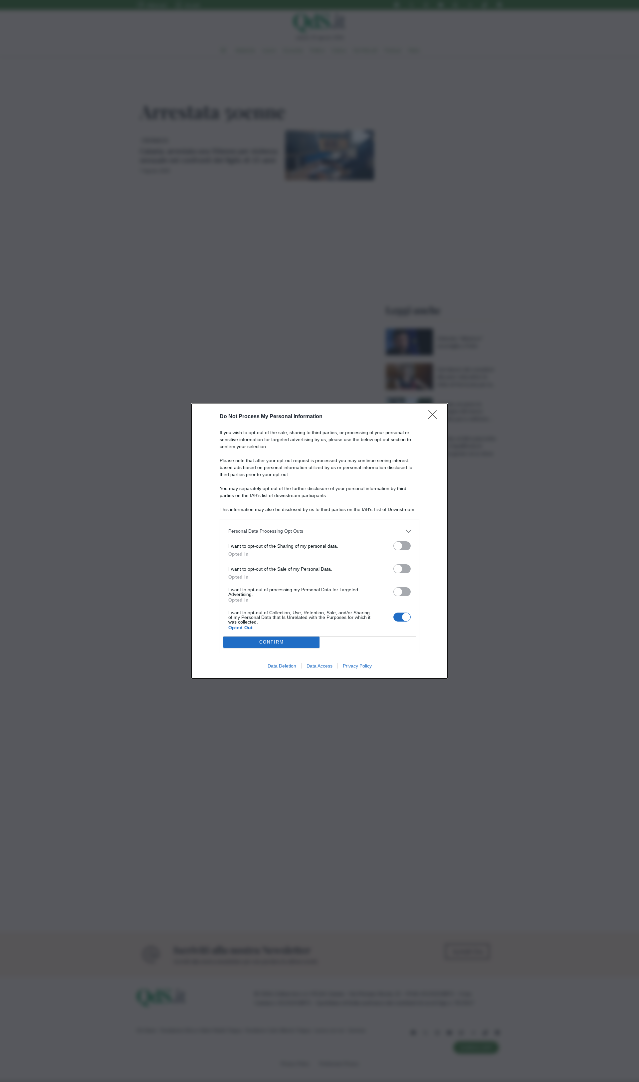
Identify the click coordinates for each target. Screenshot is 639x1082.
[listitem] (319, 531)
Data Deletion (282, 666)
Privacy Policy (357, 666)
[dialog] (319, 541)
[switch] (402, 545)
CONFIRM (271, 642)
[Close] (434, 416)
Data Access (319, 666)
